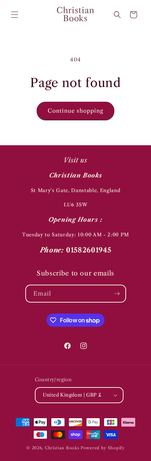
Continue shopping (75, 110)
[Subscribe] (117, 294)
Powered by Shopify (103, 447)
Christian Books (63, 447)
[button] (15, 15)
